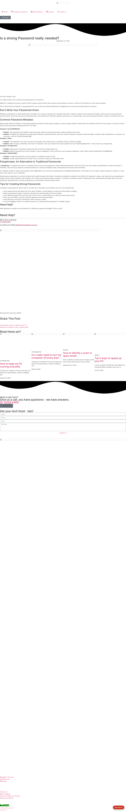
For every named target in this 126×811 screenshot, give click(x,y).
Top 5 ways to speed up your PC (108, 360)
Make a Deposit (5, 794)
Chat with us (119, 807)
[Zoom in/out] (11, 808)
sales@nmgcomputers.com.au (26, 225)
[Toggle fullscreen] (8, 808)
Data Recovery (5, 779)
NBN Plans (3, 781)
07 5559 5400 (5, 222)
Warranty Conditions (6, 798)
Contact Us (3, 792)
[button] (6, 406)
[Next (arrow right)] (4, 810)
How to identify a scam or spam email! (77, 354)
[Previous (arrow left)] (1, 810)
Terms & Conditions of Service (10, 796)
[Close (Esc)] (1, 808)
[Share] (4, 808)
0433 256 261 (6, 740)
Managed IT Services (7, 777)
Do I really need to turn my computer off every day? (46, 356)
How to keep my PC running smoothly (11, 365)
